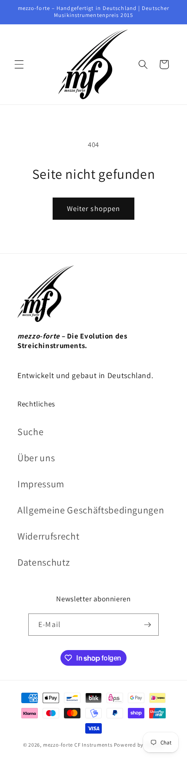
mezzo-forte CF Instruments (78, 744)
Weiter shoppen (93, 208)
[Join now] (147, 624)
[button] (19, 64)
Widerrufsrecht (48, 536)
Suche (30, 432)
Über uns (36, 458)
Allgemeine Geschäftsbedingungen (90, 510)
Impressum (40, 484)
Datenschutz (43, 562)
